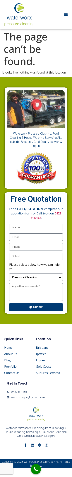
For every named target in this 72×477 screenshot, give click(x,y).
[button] (66, 14)
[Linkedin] (32, 445)
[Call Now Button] (36, 469)
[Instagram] (46, 445)
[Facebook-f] (25, 445)
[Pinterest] (39, 445)
